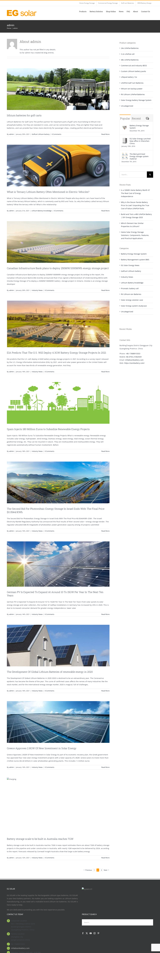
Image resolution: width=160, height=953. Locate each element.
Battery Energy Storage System (139, 126)
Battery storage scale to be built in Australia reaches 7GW (40, 838)
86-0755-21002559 (134, 357)
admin (11, 134)
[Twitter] (87, 933)
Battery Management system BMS (135, 259)
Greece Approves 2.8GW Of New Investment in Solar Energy (41, 748)
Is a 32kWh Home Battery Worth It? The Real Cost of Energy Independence (135, 193)
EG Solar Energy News (130, 265)
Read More (105, 134)
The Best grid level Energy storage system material (139, 156)
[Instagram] (95, 933)
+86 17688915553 (133, 353)
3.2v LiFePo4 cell (127, 54)
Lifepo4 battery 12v (129, 77)
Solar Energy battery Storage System (136, 100)
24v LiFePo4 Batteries (130, 48)
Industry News (37, 290)
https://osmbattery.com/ (134, 363)
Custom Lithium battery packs (133, 71)
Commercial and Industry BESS (134, 65)
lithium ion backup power (131, 88)
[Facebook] (83, 933)
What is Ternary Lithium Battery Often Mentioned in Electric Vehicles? (48, 191)
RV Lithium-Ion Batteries (131, 294)
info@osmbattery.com (134, 360)
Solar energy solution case (132, 300)
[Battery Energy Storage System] (125, 126)
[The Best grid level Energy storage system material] (125, 154)
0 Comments (56, 134)
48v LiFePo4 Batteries (130, 60)
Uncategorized (127, 106)
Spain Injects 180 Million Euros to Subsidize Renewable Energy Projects (48, 429)
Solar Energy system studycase (134, 306)
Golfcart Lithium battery (41, 134)
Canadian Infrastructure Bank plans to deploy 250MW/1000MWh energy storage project (58, 268)
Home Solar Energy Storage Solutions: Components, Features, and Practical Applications (135, 235)
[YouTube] (91, 933)
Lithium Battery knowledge (42, 211)
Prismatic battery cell (130, 288)
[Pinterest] (98, 933)
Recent (136, 118)
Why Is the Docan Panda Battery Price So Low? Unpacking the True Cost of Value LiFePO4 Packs (135, 205)
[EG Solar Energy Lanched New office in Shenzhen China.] (125, 139)
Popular (125, 118)
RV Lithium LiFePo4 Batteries (133, 94)
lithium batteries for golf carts (24, 115)
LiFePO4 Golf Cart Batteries (132, 83)
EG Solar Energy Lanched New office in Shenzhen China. (140, 141)
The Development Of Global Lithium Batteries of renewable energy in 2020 (50, 671)
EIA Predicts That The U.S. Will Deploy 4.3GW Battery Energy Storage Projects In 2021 (56, 352)
